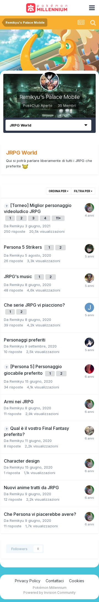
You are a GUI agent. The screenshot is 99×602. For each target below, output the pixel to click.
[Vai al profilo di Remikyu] (89, 278)
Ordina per (58, 191)
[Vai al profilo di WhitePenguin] (89, 248)
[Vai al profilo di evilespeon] (89, 207)
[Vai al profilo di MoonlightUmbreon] (89, 369)
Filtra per (82, 191)
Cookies (76, 580)
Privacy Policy (27, 580)
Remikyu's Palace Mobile (50, 97)
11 (57, 218)
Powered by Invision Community (49, 592)
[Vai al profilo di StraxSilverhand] (89, 430)
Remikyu (17, 226)
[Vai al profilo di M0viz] (89, 342)
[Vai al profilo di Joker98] (89, 307)
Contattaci (55, 580)
